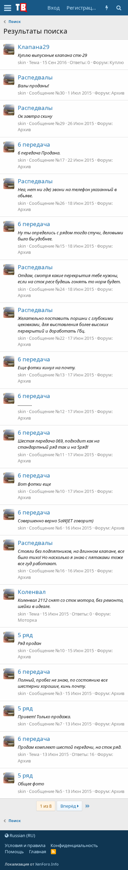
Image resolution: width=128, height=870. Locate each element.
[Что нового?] (107, 7)
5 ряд (25, 635)
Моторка (27, 620)
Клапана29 (33, 47)
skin (22, 62)
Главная (37, 851)
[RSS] (53, 851)
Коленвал (32, 592)
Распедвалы (35, 77)
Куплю (117, 62)
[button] (7, 8)
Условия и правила (25, 845)
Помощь (14, 851)
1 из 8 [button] (46, 806)
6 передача (34, 144)
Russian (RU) (22, 835)
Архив (117, 93)
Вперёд (68, 806)
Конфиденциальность (74, 845)
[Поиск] (119, 7)
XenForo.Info (47, 864)
